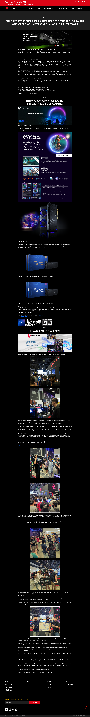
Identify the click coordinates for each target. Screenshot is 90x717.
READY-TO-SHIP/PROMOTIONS (13, 686)
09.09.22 (45, 327)
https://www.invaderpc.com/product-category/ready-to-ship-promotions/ (35, 95)
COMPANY (48, 681)
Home (7, 12)
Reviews (72, 8)
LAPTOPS (8, 682)
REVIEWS (8, 689)
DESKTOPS (28, 681)
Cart (83, 1)
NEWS (48, 686)
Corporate (9, 687)
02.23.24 (45, 17)
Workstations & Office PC (50, 8)
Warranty (69, 686)
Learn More (41, 315)
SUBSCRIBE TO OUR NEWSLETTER (12, 698)
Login (78, 1)
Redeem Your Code (22, 316)
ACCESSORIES (9, 684)
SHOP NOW (31, 8)
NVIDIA (38, 8)
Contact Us (79, 8)
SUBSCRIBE (35, 702)
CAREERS (49, 687)
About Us (49, 684)
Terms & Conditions (72, 682)
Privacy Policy (70, 684)
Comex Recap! (21, 445)
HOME (6, 681)
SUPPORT (68, 681)
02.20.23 (45, 97)
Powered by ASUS (63, 8)
